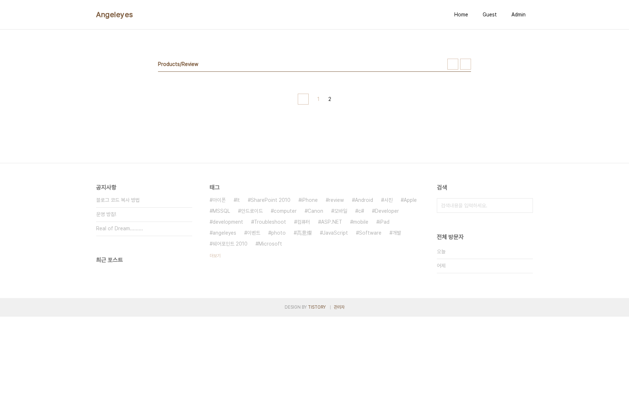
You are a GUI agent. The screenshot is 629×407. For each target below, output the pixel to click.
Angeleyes (114, 14)
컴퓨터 (303, 222)
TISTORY (317, 307)
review (336, 200)
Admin (518, 14)
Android (364, 200)
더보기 (215, 255)
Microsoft (270, 244)
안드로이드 (252, 211)
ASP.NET (331, 222)
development (228, 222)
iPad (384, 222)
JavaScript (335, 233)
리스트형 (465, 64)
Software (370, 233)
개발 (396, 233)
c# (361, 211)
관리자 (339, 307)
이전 (303, 99)
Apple (410, 200)
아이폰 (219, 200)
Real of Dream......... (119, 228)
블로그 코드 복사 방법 (118, 200)
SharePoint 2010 (270, 200)
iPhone (309, 200)
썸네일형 (452, 64)
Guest (490, 14)
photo (278, 233)
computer (285, 211)
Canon (315, 211)
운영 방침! (106, 214)
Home (461, 14)
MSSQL (221, 211)
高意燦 (304, 233)
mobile (360, 222)
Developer (387, 211)
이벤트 (253, 233)
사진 (388, 200)
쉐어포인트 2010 (230, 244)
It (238, 200)
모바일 (340, 211)
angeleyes (224, 233)
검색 (526, 205)
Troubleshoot (270, 222)
